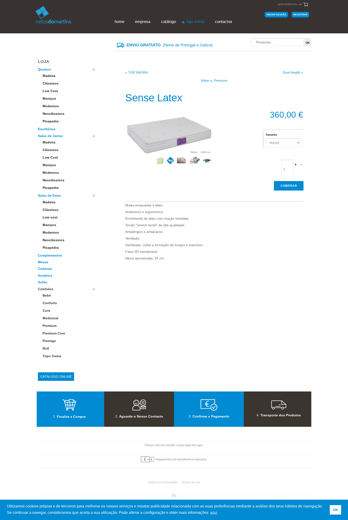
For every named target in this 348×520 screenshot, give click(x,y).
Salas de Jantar (50, 136)
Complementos (50, 255)
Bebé (47, 295)
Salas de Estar (49, 195)
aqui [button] (213, 513)
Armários (45, 275)
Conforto (50, 303)
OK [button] (335, 510)
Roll (46, 348)
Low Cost (50, 91)
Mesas (43, 262)
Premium (50, 326)
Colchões (45, 289)
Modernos (51, 106)
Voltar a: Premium (214, 80)
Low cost (50, 217)
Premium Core (54, 333)
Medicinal (50, 318)
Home (119, 21)
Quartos (44, 69)
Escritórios (46, 129)
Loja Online (195, 21)
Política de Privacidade (163, 482)
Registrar (300, 14)
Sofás (42, 282)
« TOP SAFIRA (136, 72)
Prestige (49, 341)
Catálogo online (56, 376)
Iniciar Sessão (276, 14)
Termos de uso (190, 482)
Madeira (49, 76)
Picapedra (51, 121)
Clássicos (50, 83)
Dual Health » (293, 72)
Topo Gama (52, 356)
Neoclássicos (53, 114)
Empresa (142, 21)
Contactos (223, 21)
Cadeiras (45, 269)
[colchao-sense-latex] (169, 137)
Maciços (49, 98)
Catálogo (168, 21)
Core (46, 310)
